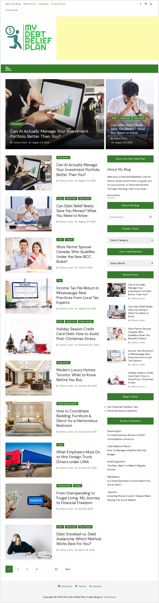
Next (68, 569)
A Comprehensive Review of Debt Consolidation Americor (126, 437)
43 (56, 569)
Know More (113, 195)
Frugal (78, 485)
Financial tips (85, 321)
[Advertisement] (107, 38)
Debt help (71, 198)
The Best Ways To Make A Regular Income (126, 467)
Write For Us (29, 3)
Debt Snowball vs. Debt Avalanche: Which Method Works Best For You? (78, 539)
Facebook (66, 586)
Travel (123, 118)
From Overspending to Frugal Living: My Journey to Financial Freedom (78, 498)
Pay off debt (85, 526)
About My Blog (12, 3)
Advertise (44, 3)
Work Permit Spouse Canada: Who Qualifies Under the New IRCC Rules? (127, 131)
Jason (110, 492)
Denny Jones (20, 142)
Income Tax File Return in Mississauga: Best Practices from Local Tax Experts (77, 295)
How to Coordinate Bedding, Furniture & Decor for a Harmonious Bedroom (76, 418)
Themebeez (109, 597)
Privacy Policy (59, 3)
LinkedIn (96, 586)
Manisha (112, 476)
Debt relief (85, 198)
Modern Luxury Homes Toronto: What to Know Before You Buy (76, 375)
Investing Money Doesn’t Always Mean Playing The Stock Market (129, 498)
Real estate (63, 362)
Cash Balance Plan (117, 446)
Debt (60, 198)
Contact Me (11, 10)
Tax (59, 280)
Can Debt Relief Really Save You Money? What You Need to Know (76, 211)
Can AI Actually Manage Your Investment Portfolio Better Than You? (49, 133)
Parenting (112, 431)
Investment (17, 124)
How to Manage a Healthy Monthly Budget (126, 452)
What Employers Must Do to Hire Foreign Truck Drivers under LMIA (78, 457)
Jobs (114, 118)
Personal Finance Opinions (122, 410)
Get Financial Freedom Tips (122, 406)
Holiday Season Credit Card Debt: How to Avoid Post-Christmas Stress (77, 334)
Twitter (81, 586)
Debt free (70, 321)
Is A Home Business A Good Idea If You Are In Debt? (128, 483)
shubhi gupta (114, 461)
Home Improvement (67, 403)
